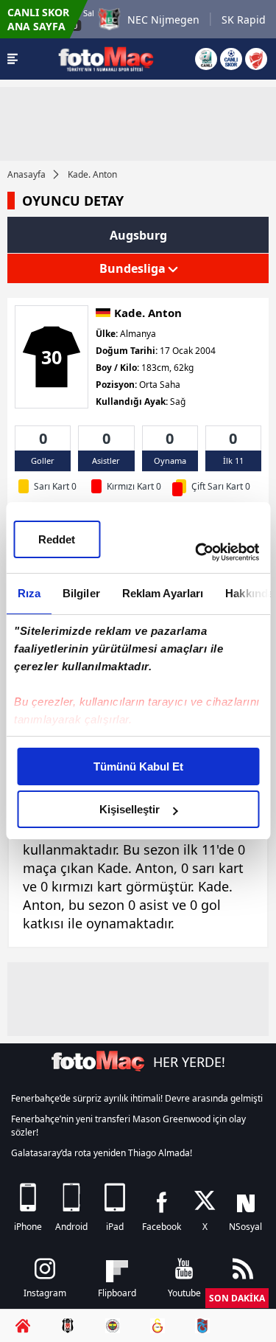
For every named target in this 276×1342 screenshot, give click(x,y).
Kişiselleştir (129, 809)
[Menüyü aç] (12, 59)
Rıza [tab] (28, 593)
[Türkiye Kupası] (256, 59)
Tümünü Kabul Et (138, 766)
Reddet (56, 539)
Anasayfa (26, 174)
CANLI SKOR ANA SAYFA (38, 19)
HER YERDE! (189, 1062)
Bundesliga (134, 268)
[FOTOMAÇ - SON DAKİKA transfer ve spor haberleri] (106, 58)
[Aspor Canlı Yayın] (206, 59)
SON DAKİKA (237, 1298)
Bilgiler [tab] (80, 593)
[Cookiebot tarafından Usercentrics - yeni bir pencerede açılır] (196, 552)
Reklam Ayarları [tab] (162, 593)
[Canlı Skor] (231, 59)
